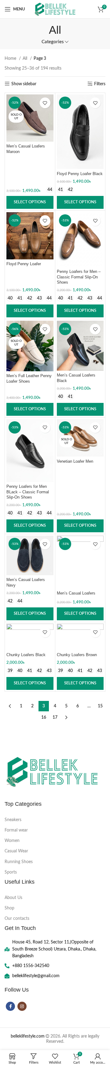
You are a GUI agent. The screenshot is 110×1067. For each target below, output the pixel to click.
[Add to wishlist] (45, 103)
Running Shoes (19, 862)
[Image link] (52, 772)
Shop (9, 908)
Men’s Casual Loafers (76, 593)
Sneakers (13, 820)
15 (100, 706)
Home (11, 58)
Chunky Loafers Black (26, 655)
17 (55, 717)
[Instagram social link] (22, 1006)
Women (12, 841)
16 (43, 717)
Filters (99, 84)
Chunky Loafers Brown (77, 655)
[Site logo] (55, 9)
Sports (11, 872)
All (25, 58)
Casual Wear (16, 851)
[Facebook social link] (10, 1006)
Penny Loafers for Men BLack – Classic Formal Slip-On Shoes (27, 491)
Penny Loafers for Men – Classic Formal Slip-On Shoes (79, 277)
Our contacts (17, 918)
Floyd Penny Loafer (23, 264)
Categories (53, 42)
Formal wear (16, 830)
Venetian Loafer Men (75, 461)
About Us (13, 898)
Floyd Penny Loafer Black (80, 174)
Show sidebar (23, 84)
